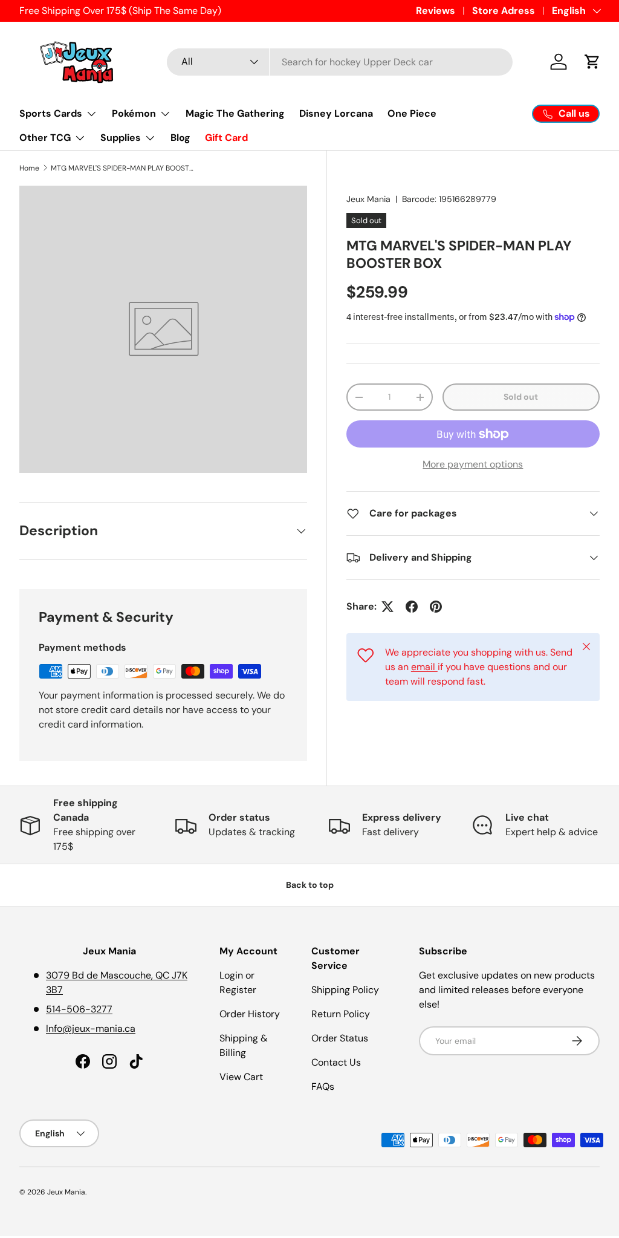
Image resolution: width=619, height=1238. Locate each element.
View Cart (241, 1076)
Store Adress (503, 10)
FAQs (322, 1086)
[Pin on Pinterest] (436, 607)
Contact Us (336, 1062)
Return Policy (340, 1014)
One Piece (411, 113)
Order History (249, 1014)
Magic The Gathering (235, 113)
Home (29, 168)
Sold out (521, 396)
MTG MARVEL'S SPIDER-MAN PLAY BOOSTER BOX (123, 168)
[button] (592, 61)
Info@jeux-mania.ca (90, 1028)
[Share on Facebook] (412, 607)
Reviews (435, 10)
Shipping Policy (345, 989)
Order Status (339, 1038)
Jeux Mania (368, 199)
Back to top (310, 884)
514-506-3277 (79, 1009)
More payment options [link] (473, 464)
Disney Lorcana (336, 113)
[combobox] (340, 62)
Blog (180, 137)
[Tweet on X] (387, 607)
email (424, 666)
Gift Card (226, 137)
